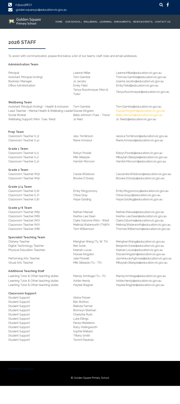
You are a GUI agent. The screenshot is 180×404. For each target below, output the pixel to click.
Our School (73, 21)
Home (59, 21)
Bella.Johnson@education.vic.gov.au (139, 115)
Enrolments (122, 21)
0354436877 (23, 5)
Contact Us (162, 21)
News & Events (142, 21)
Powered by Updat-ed (21, 368)
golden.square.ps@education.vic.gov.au (41, 9)
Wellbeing (90, 21)
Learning (105, 21)
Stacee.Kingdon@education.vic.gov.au (140, 110)
